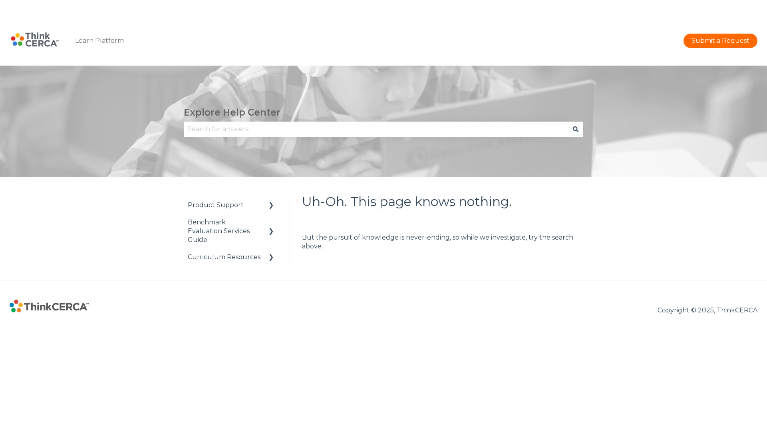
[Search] (575, 129)
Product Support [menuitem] (216, 205)
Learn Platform (99, 40)
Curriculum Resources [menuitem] (224, 257)
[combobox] (376, 129)
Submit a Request (728, 8)
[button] (271, 206)
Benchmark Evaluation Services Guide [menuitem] (219, 231)
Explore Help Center (232, 112)
